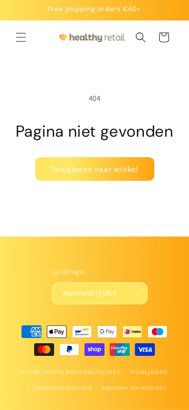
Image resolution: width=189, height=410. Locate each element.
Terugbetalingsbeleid (62, 387)
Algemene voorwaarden (133, 387)
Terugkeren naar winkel (95, 169)
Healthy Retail (62, 371)
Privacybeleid (148, 371)
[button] (21, 37)
